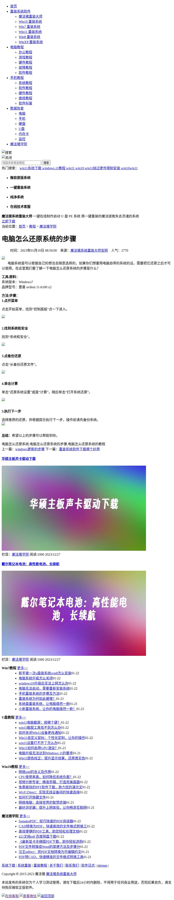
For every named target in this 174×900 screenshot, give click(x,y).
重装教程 (40, 865)
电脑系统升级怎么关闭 (36, 678)
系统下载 (8, 865)
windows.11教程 (54, 168)
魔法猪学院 (18, 144)
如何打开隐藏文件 (32, 797)
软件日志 (88, 865)
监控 (22, 139)
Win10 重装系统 (30, 21)
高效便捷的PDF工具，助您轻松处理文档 (49, 831)
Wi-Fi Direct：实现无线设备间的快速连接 (49, 792)
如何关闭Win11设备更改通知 (40, 733)
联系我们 (72, 865)
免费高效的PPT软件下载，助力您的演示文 (50, 787)
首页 (13, 6)
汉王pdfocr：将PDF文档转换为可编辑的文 (50, 852)
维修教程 (25, 98)
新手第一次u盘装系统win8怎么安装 (45, 673)
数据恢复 (17, 108)
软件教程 (25, 72)
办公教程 (25, 52)
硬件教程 (25, 62)
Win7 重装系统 (29, 27)
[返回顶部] (45, 896)
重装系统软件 (20, 11)
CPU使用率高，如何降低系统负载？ (46, 777)
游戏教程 (25, 57)
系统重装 (24, 865)
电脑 (22, 113)
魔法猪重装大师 (30, 16)
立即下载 (8, 221)
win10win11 (129, 168)
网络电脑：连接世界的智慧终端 (42, 802)
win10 (80, 168)
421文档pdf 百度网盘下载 (37, 836)
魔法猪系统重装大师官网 (89, 250)
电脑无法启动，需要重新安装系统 (44, 688)
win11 (70, 168)
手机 (22, 118)
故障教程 (25, 67)
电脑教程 (17, 47)
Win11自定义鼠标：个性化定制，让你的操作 (52, 738)
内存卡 (24, 134)
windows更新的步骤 (30, 449)
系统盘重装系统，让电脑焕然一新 (44, 704)
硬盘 (22, 124)
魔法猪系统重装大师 (61, 874)
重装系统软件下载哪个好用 (79, 449)
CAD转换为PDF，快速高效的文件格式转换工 (53, 826)
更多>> (22, 668)
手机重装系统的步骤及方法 (39, 693)
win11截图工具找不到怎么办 (40, 727)
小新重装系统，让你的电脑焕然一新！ (47, 709)
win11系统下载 (31, 168)
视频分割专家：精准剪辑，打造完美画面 (49, 782)
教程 (32, 226)
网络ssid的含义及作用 (35, 772)
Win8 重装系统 (29, 37)
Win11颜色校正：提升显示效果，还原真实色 (52, 758)
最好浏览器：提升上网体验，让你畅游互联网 (53, 807)
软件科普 (25, 103)
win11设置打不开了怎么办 (38, 743)
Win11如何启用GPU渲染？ (38, 748)
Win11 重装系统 (30, 32)
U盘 (22, 129)
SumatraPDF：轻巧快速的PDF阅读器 (46, 821)
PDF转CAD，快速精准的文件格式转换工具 (51, 857)
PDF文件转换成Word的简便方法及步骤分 (49, 847)
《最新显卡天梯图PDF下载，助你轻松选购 (51, 841)
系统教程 (25, 83)
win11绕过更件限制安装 (103, 168)
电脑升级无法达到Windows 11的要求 (46, 753)
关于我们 (56, 865)
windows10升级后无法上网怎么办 (43, 683)
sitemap (102, 865)
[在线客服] (11, 896)
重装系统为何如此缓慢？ (37, 698)
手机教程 (17, 78)
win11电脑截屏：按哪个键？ (40, 722)
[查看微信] (28, 896)
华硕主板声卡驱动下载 (19, 459)
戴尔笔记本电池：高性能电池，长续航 (30, 564)
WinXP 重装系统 (31, 42)
